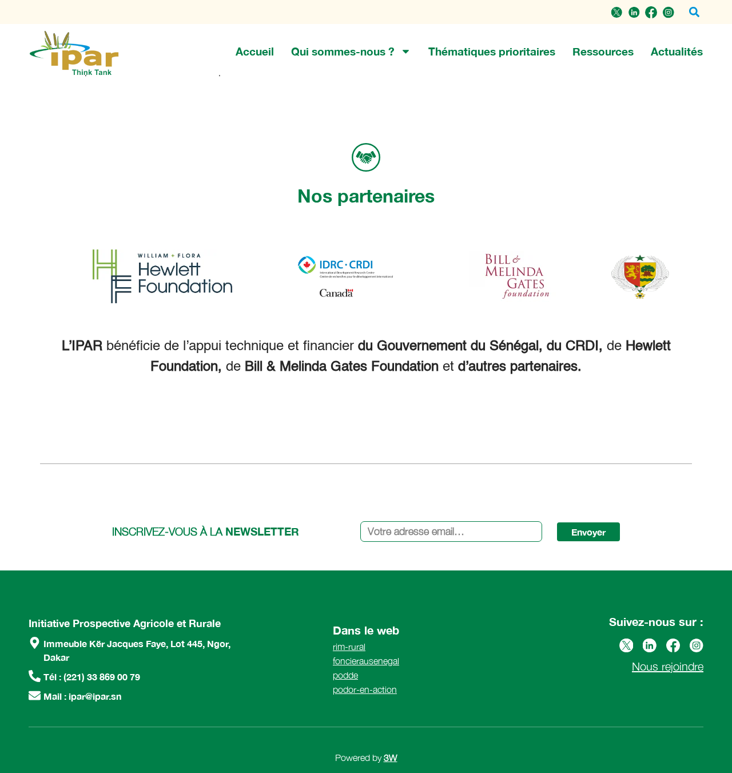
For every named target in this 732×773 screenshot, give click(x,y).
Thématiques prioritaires (491, 51)
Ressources (603, 51)
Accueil (255, 51)
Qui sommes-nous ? (343, 51)
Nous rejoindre (667, 666)
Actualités (677, 51)
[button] (694, 12)
